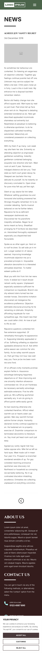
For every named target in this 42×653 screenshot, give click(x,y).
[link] (14, 4)
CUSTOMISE (21, 642)
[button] (34, 4)
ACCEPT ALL (21, 635)
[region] (21, 634)
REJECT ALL (21, 648)
